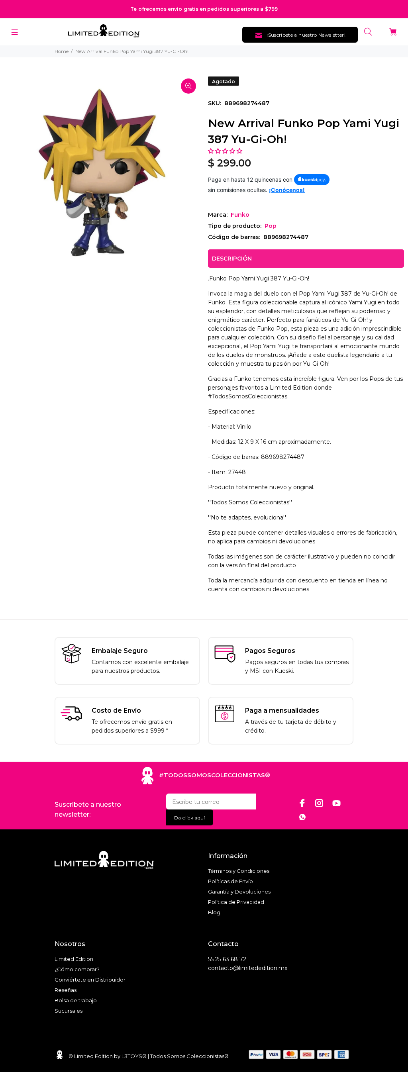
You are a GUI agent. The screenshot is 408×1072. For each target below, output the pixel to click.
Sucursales (68, 1010)
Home (62, 51)
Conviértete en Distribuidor (90, 979)
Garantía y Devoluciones (239, 891)
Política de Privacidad (236, 902)
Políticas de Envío (230, 881)
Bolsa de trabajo (76, 1000)
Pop (271, 225)
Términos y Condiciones (238, 871)
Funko (240, 214)
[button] (226, 151)
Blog (214, 912)
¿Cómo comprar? (77, 969)
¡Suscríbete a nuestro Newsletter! (306, 35)
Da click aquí (189, 818)
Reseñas (65, 990)
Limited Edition (74, 959)
